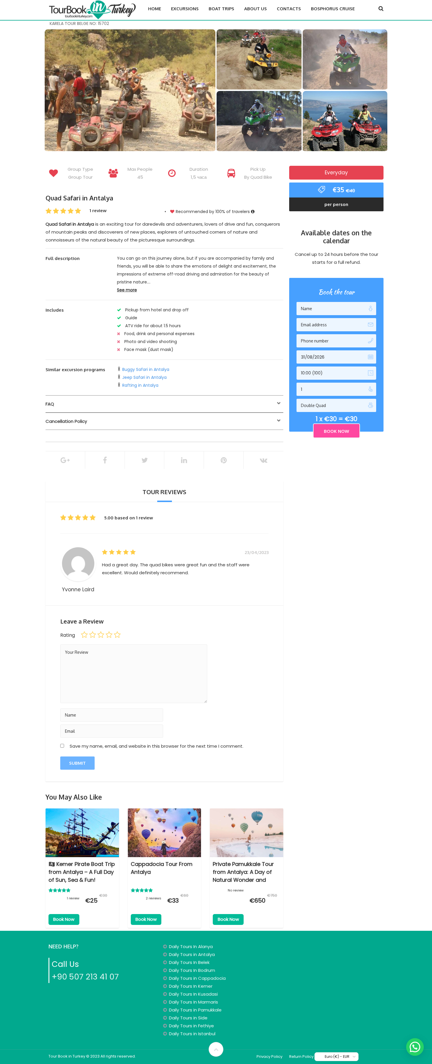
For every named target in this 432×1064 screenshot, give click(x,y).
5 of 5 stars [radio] (117, 634)
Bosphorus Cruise (333, 8)
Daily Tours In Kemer (190, 986)
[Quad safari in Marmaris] (259, 61)
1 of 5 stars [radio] (84, 634)
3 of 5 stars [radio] (100, 634)
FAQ (50, 404)
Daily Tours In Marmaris (193, 1002)
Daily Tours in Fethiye (191, 1026)
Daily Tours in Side (188, 1018)
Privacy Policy (269, 1056)
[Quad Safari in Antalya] (130, 90)
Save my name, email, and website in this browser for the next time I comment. (156, 746)
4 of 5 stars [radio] (109, 634)
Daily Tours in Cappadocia (197, 978)
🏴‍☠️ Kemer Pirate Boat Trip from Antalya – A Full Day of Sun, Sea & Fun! (81, 872)
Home (154, 8)
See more (127, 290)
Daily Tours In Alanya (191, 946)
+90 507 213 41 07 (85, 976)
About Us (255, 8)
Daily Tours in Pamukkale (195, 1010)
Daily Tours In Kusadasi (193, 994)
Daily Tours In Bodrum (192, 970)
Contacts (289, 8)
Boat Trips (221, 8)
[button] (415, 1047)
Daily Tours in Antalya (192, 954)
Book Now (63, 919)
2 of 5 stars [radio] (92, 634)
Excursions (185, 8)
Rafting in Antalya (140, 385)
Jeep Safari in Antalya (144, 377)
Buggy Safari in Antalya (145, 369)
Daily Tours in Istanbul (192, 1034)
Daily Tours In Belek (189, 962)
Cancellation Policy (66, 421)
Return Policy (301, 1056)
